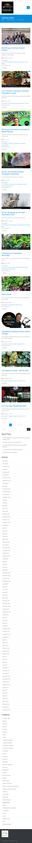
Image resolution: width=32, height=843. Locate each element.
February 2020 (6, 600)
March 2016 (5, 701)
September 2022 (7, 522)
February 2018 (6, 648)
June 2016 (5, 693)
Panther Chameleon (7, 783)
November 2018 (6, 628)
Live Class (5, 767)
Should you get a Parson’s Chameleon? (12, 442)
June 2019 (5, 620)
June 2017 (5, 659)
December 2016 (6, 676)
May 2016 (5, 696)
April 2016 (5, 698)
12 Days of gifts (6, 718)
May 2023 (5, 505)
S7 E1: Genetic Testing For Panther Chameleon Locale (15, 92)
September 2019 (7, 612)
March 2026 (5, 463)
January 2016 (6, 707)
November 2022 (6, 517)
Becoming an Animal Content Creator (13, 49)
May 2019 (5, 623)
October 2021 (6, 553)
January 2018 (6, 651)
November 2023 (6, 491)
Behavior (5, 721)
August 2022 (6, 525)
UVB (4, 821)
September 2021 (7, 556)
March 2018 (5, 645)
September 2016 (7, 684)
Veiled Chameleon (7, 824)
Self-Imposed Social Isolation (8, 269)
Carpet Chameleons (7, 743)
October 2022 (6, 519)
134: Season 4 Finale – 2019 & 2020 (15, 370)
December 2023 (6, 489)
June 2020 (5, 589)
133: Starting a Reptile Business (14, 406)
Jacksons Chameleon (7, 764)
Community (5, 62)
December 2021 (6, 547)
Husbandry (16, 143)
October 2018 (6, 631)
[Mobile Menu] (28, 7)
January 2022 (6, 545)
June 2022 (5, 531)
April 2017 (5, 665)
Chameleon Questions (8, 748)
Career (4, 737)
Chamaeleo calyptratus (8, 745)
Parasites (5, 791)
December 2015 (6, 710)
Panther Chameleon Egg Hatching (10, 786)
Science (27, 103)
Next (21, 425)
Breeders (5, 729)
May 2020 (5, 592)
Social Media (6, 810)
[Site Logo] (7, 7)
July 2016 (5, 690)
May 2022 (5, 533)
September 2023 (7, 497)
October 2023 (6, 494)
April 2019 (5, 626)
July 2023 (5, 500)
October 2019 (6, 609)
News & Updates (18, 184)
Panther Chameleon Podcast (9, 789)
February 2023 (6, 514)
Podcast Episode (13, 62)
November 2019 (6, 606)
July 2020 (5, 586)
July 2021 (5, 561)
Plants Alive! (6, 294)
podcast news (20, 62)
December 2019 (6, 603)
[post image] (16, 36)
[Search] (28, 429)
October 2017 (6, 654)
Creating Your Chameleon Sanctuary (12, 254)
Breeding (5, 143)
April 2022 (5, 536)
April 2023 (5, 508)
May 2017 (5, 662)
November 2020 (6, 575)
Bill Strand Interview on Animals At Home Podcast (15, 130)
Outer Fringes (6, 780)
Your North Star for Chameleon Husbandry (13, 449)
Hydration (5, 759)
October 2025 (6, 466)
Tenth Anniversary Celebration (10, 452)
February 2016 (6, 704)
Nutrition (5, 778)
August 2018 (6, 637)
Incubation (5, 762)
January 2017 (6, 673)
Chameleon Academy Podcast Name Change (16, 332)
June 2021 (5, 564)
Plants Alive (12, 304)
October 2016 (6, 682)
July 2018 (5, 640)
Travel (4, 816)
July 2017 (5, 656)
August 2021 (6, 558)
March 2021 (5, 570)
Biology (4, 726)
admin (6, 60)
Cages (4, 267)
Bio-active (5, 724)
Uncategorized (6, 818)
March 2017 (5, 668)
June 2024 (5, 486)
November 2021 (6, 550)
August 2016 (6, 687)
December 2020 (6, 572)
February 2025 (6, 472)
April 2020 (5, 595)
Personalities (22, 143)
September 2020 (7, 581)
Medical (4, 772)
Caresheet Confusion (8, 740)
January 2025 (6, 475)
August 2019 (6, 614)
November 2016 (6, 679)
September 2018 (7, 634)
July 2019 (5, 617)
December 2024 (6, 477)
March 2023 (5, 511)
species (4, 813)
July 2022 (5, 528)
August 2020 (6, 584)
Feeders (5, 753)
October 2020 (6, 578)
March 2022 (5, 539)
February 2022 (6, 542)
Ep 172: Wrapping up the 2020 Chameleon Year (13, 213)
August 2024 (6, 483)
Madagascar (6, 770)
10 (18, 425)
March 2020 (5, 598)
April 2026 (5, 461)
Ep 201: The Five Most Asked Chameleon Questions (13, 173)
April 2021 (5, 567)
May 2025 (5, 469)
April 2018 (5, 642)
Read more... (4, 67)
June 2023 (5, 503)
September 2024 (7, 480)
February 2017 (6, 670)
